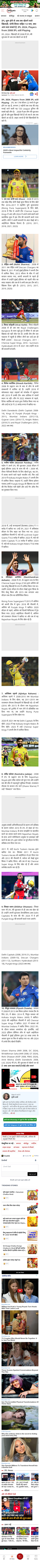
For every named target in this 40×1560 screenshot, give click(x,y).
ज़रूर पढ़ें (7, 1524)
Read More (10, 1086)
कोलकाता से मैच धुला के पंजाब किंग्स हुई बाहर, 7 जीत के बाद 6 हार (8, 1539)
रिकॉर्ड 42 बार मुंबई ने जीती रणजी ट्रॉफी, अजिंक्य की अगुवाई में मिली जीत (19, 1138)
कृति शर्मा (12, 93)
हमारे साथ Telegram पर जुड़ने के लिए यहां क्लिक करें (20, 1125)
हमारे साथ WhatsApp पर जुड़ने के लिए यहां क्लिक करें (20, 1120)
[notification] (37, 10)
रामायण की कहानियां (8, 1151)
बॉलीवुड (11, 16)
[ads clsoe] (38, 1548)
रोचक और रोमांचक (24, 1151)
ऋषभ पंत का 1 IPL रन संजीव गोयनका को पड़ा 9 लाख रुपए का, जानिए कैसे (8, 1484)
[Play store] (33, 10)
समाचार (3, 16)
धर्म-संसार (16, 1147)
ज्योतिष (33, 1143)
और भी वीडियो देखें (9, 1494)
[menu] (3, 11)
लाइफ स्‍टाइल (6, 1147)
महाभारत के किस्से (28, 1147)
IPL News (8, 1470)
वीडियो (6, 1490)
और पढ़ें (12, 1113)
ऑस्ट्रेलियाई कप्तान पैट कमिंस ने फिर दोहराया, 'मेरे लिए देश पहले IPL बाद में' (23, 1539)
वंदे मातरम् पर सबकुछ (24, 16)
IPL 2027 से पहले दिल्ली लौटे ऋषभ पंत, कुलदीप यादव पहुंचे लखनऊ (22, 1484)
